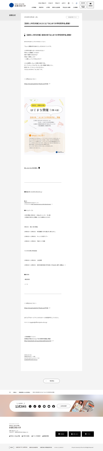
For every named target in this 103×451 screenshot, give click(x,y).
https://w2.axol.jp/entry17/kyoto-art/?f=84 (36, 84)
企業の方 (63, 3)
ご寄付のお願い (26, 436)
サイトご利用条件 (36, 436)
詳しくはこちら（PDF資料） (31, 168)
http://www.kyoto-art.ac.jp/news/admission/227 (37, 341)
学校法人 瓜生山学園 (15, 436)
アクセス (88, 434)
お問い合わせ (75, 434)
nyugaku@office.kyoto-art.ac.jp (30, 359)
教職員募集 (46, 436)
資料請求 (90, 5)
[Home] (10, 392)
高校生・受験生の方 (42, 3)
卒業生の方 (57, 3)
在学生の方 (50, 3)
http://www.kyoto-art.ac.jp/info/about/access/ (41, 204)
